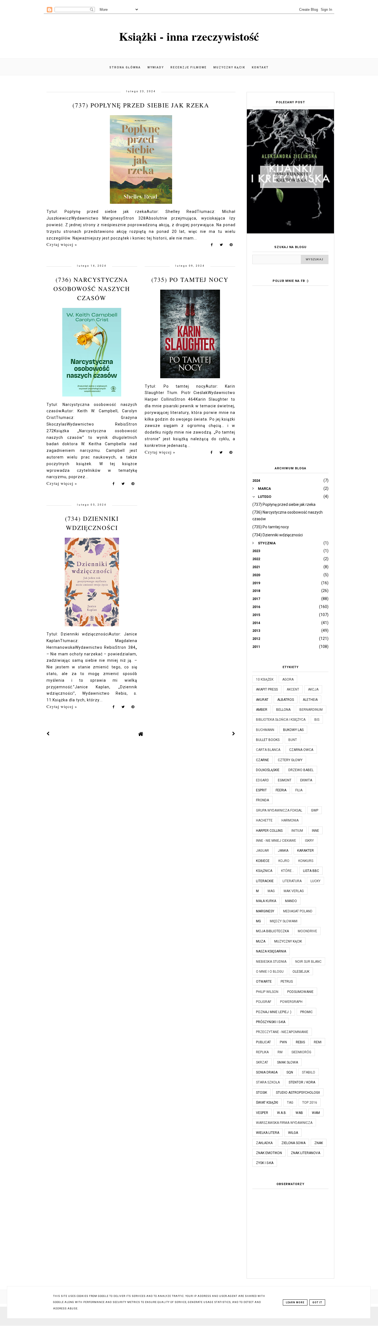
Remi (318, 1042)
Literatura (292, 881)
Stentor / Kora (302, 1082)
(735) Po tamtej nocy (190, 280)
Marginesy (265, 911)
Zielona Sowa (293, 1143)
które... (287, 871)
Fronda (262, 800)
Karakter (305, 851)
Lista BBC (311, 871)
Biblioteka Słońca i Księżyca (280, 720)
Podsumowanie (300, 992)
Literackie (265, 881)
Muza (260, 941)
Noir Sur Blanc (308, 962)
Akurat (262, 700)
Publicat (263, 1042)
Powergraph (291, 1002)
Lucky (315, 881)
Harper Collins (269, 831)
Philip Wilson (267, 992)
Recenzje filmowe (188, 67)
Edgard (262, 780)
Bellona (283, 710)
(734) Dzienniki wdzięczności (277, 535)
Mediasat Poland (297, 911)
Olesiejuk (300, 972)
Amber (261, 710)
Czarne (262, 760)
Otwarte (264, 981)
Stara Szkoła (268, 1082)
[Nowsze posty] (48, 734)
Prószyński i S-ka (270, 1022)
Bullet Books (267, 740)
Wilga (293, 1133)
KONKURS (305, 861)
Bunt (292, 740)
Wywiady (155, 67)
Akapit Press (267, 689)
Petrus (287, 981)
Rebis (300, 1042)
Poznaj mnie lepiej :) (273, 1012)
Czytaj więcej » (61, 244)
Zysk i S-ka (264, 1163)
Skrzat (262, 1062)
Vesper (262, 1113)
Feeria (281, 790)
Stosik (261, 1093)
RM (280, 1052)
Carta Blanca (268, 750)
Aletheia (310, 700)
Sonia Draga (267, 1072)
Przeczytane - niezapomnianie (282, 1032)
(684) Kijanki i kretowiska (291, 177)
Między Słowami (283, 921)
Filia (298, 790)
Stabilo (308, 1072)
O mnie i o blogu (270, 972)
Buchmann (265, 730)
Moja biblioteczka (272, 931)
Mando (291, 901)
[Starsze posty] (233, 734)
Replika (262, 1052)
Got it (317, 1302)
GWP (314, 810)
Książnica (264, 871)
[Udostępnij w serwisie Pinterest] (231, 245)
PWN (283, 1042)
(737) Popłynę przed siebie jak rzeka (141, 105)
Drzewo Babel (301, 770)
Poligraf (263, 1002)
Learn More (295, 1302)
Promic (306, 1012)
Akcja (313, 689)
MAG (271, 891)
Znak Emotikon (269, 1153)
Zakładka (264, 1143)
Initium (297, 831)
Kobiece (263, 861)
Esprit (261, 790)
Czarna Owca (301, 750)
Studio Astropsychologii (298, 1093)
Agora (288, 679)
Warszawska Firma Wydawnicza (284, 1123)
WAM (316, 1113)
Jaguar (262, 851)
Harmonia (290, 820)
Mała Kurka (266, 901)
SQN (289, 1072)
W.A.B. (282, 1113)
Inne (315, 831)
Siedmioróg (301, 1052)
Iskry (309, 841)
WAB (299, 1113)
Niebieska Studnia (271, 962)
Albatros (285, 700)
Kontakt (260, 67)
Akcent (293, 689)
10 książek (264, 679)
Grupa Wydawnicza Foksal (279, 810)
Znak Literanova (305, 1153)
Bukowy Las (293, 730)
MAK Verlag (294, 891)
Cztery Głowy (290, 760)
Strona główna (125, 67)
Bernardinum (311, 710)
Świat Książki (267, 1102)
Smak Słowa (287, 1062)
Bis (316, 720)
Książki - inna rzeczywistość (189, 36)
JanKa (283, 851)
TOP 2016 (309, 1102)
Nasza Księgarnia (271, 951)
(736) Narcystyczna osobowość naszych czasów (91, 289)
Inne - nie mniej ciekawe (276, 841)
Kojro (283, 861)
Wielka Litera (267, 1133)
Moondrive (307, 931)
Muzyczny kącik (229, 67)
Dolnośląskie (267, 770)
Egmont (284, 780)
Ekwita (306, 780)
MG (258, 921)
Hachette (264, 820)
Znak (318, 1143)
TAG (290, 1102)
